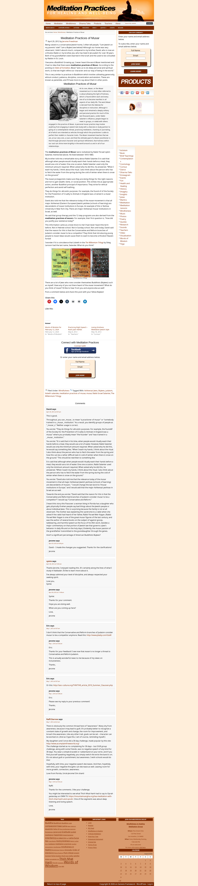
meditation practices (63, 844)
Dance (123, 169)
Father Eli (56, 829)
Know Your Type (93, 837)
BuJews (101, 390)
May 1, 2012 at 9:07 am (53, 628)
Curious (123, 167)
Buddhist (65, 823)
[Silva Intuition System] (135, 113)
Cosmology (125, 164)
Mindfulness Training (58, 850)
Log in (150, 884)
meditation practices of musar (72, 393)
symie (49, 561)
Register (90, 826)
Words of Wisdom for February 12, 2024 (53, 328)
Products (97, 24)
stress (47, 859)
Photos (123, 216)
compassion (51, 825)
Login (90, 823)
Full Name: (80, 361)
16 (150, 867)
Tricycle (54, 863)
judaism (109, 390)
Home (48, 24)
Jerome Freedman (70, 41)
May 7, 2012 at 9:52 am (55, 782)
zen (63, 866)
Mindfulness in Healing (95, 831)
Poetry (123, 219)
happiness (58, 835)
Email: (80, 367)
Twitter (132, 92)
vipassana (61, 863)
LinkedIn (147, 92)
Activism (76, 27)
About (118, 24)
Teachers (108, 24)
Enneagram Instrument (95, 839)
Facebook (122, 92)
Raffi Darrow (52, 719)
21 (140, 870)
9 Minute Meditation (94, 834)
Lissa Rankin (52, 841)
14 (140, 867)
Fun (121, 180)
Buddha (49, 822)
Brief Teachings (126, 156)
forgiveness (49, 832)
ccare (70, 823)
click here (142, 847)
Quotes (123, 222)
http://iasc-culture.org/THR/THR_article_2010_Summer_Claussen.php (83, 685)
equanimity (49, 829)
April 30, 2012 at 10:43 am (54, 564)
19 (131, 870)
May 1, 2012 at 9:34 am (55, 693)
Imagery (123, 191)
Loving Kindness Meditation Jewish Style (100, 328)
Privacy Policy (92, 848)
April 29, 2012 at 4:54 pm (56, 543)
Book (122, 153)
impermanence (68, 835)
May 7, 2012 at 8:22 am (53, 722)
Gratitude (66, 832)
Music (122, 213)
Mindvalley (68, 850)
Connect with (80, 346)
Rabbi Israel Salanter (101, 393)
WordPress (141, 884)
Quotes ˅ (103, 27)
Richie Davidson (56, 856)
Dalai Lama (62, 826)
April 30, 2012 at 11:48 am (56, 592)
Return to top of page (56, 884)
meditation (51, 844)
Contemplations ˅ (64, 27)
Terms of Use (92, 845)
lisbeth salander (52, 393)
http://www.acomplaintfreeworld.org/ (62, 743)
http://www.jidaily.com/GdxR (99, 635)
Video (122, 233)
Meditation (58, 24)
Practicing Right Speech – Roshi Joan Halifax (78, 328)
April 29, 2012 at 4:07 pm (53, 412)
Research (85, 27)
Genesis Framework (126, 884)
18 (126, 870)
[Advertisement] (144, 8)
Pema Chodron (58, 853)
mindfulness (57, 847)
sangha (76, 856)
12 (131, 867)
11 (126, 867)
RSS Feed (142, 92)
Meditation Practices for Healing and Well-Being (70, 8)
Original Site (92, 842)
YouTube (137, 92)
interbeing (50, 837)
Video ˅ (94, 27)
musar (89, 393)
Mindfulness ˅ (50, 27)
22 (145, 870)
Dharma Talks (85, 24)
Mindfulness (71, 24)
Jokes (122, 197)
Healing (120, 27)
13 (135, 867)
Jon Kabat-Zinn (61, 838)
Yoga (122, 244)
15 (145, 867)
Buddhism (58, 823)
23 (150, 870)
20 (135, 870)
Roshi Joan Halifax (67, 856)
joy (68, 838)
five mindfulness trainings (67, 829)
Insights (123, 194)
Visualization (125, 235)
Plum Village (68, 853)
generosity (57, 832)
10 (121, 867)
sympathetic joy (54, 859)
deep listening (71, 826)
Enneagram (125, 175)
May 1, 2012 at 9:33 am (55, 643)
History (123, 189)
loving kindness (63, 841)
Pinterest (127, 92)
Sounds (123, 227)
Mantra (123, 200)
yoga (59, 866)
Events (112, 27)
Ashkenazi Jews (91, 390)
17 (121, 870)
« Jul (119, 881)
